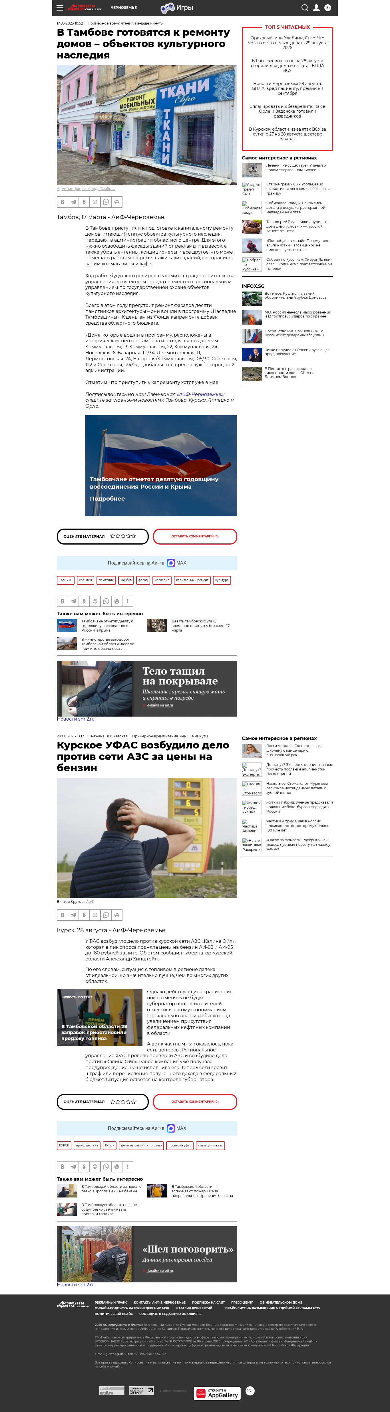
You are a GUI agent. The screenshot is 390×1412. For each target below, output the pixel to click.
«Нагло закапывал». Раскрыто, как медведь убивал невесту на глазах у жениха (298, 844)
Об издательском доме (281, 1302)
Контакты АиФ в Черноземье (160, 1302)
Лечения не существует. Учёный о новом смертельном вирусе (296, 167)
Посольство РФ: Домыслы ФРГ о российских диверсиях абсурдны (294, 333)
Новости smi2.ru (76, 719)
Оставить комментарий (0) (195, 536)
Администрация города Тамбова (86, 189)
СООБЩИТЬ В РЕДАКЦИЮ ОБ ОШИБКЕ (170, 1314)
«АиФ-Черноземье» (200, 394)
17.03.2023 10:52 (70, 23)
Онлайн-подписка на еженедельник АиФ (132, 1308)
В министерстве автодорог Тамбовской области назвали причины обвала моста (107, 644)
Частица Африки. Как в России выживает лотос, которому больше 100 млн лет (297, 825)
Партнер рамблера (173, 1391)
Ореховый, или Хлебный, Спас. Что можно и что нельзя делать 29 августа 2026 (287, 43)
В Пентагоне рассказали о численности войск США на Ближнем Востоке (289, 373)
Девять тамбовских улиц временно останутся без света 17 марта (201, 625)
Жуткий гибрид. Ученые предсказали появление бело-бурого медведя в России (299, 807)
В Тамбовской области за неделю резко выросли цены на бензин (111, 1188)
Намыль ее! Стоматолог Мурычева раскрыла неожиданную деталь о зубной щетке (297, 788)
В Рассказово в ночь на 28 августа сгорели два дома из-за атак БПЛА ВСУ (287, 65)
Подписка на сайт (208, 1302)
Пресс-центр (242, 1302)
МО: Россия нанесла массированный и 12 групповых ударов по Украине (298, 314)
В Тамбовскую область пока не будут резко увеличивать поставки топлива (109, 1209)
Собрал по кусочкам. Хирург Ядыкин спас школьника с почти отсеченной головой (299, 264)
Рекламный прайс (111, 1302)
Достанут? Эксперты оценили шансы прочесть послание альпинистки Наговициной (299, 769)
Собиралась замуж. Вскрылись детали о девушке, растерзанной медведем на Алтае (295, 207)
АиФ (90, 901)
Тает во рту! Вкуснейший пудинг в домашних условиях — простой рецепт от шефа (296, 226)
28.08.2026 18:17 (70, 736)
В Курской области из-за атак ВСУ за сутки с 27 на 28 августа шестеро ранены (287, 134)
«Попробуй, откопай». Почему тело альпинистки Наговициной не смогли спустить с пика (297, 245)
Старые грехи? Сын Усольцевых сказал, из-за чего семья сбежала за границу (298, 188)
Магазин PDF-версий (194, 1308)
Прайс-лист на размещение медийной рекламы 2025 (272, 1308)
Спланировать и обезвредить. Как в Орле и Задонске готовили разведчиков (287, 111)
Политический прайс (114, 1314)
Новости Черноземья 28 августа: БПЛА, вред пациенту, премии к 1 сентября (287, 88)
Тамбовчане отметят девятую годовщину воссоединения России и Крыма (154, 483)
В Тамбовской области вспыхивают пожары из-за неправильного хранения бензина (202, 1191)
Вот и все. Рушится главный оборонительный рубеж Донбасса (296, 296)
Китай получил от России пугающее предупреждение (297, 352)
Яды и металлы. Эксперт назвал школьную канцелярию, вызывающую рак (294, 750)
